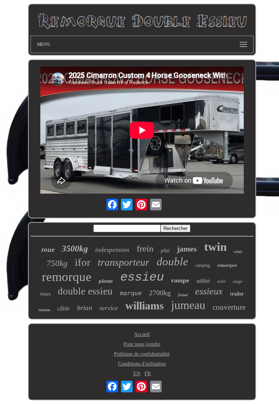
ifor (82, 262)
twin (215, 246)
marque (131, 293)
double (172, 261)
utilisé (203, 281)
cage (237, 281)
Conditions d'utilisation (142, 364)
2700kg (160, 293)
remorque (67, 277)
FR (148, 373)
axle (221, 281)
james (187, 248)
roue (47, 249)
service (109, 308)
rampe (180, 280)
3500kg (75, 248)
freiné (183, 295)
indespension (112, 249)
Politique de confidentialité (142, 354)
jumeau (188, 305)
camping (202, 265)
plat (165, 250)
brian (84, 308)
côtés (238, 251)
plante (106, 281)
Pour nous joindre (142, 344)
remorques (227, 265)
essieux (209, 291)
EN (136, 373)
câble (63, 308)
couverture (229, 307)
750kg (57, 263)
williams (144, 306)
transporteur (123, 262)
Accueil (142, 334)
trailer (237, 294)
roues (45, 294)
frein (145, 248)
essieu (142, 277)
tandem (44, 310)
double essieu (85, 291)
